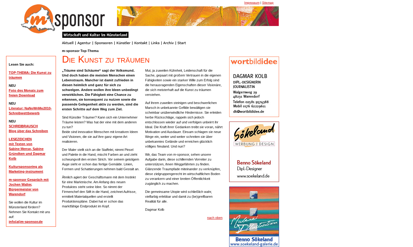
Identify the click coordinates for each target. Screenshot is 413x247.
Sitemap (268, 2)
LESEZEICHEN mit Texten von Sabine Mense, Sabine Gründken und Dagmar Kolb (27, 148)
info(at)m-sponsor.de (26, 221)
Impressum (251, 2)
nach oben (215, 217)
